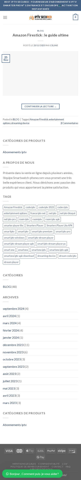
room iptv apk (52, 219)
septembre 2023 (13, 366)
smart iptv (23, 231)
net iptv (53, 213)
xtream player (11, 262)
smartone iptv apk (58, 249)
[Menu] (5, 17)
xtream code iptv (67, 255)
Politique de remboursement (30, 466)
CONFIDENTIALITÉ (49, 463)
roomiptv (37, 219)
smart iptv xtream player (40, 237)
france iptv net (38, 213)
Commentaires (69, 123)
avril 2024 (9, 316)
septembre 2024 (13, 308)
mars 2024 (10, 323)
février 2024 (11, 330)
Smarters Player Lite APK (60, 225)
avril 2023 (9, 395)
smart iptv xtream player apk (19, 243)
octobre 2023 (12, 359)
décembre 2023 (13, 345)
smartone (23, 249)
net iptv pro (10, 219)
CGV (64, 463)
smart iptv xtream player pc (51, 243)
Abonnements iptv (15, 152)
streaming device (20, 123)
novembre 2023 (13, 352)
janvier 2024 (11, 337)
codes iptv (62, 207)
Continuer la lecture (40, 106)
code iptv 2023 (46, 207)
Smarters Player (35, 225)
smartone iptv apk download (19, 255)
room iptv (24, 219)
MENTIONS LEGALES (24, 463)
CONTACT (57, 466)
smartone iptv (38, 249)
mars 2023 (10, 403)
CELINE (54, 45)
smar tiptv (9, 231)
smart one (9, 249)
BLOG (40, 30)
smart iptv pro (63, 231)
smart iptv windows (14, 237)
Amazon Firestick (39, 119)
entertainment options (15, 213)
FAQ (68, 466)
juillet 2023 (10, 381)
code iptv (30, 207)
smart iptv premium (42, 231)
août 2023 (9, 373)
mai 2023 (9, 388)
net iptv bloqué (67, 213)
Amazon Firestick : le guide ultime (41, 35)
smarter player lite (13, 225)
